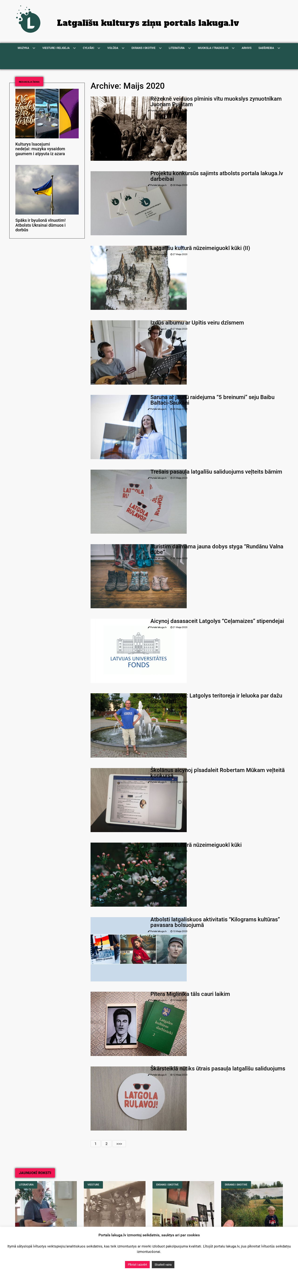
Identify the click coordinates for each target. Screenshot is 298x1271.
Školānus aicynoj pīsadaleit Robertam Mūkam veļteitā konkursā (217, 773)
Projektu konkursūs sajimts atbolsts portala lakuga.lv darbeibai (216, 176)
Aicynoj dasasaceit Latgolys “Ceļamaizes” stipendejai (217, 621)
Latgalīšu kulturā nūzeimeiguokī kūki (196, 845)
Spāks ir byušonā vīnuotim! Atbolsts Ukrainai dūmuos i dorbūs (40, 225)
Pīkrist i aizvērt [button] (137, 1264)
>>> (119, 1143)
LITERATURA (26, 1184)
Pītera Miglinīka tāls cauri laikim (190, 994)
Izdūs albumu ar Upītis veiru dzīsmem (197, 322)
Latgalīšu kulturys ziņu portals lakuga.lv (148, 23)
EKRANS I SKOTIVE (167, 1184)
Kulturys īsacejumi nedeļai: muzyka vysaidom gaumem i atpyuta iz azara (40, 149)
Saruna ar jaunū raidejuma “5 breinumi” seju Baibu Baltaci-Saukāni (212, 400)
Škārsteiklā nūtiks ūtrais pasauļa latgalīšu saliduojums (217, 1068)
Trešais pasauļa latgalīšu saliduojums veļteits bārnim (216, 471)
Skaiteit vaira (163, 1264)
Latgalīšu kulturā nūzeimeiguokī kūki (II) (200, 248)
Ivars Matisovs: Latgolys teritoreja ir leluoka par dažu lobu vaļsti (216, 698)
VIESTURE (93, 1184)
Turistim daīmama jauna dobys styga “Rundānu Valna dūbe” (216, 549)
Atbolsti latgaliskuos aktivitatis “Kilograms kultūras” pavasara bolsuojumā (215, 922)
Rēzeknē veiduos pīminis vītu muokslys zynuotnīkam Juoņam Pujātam (216, 102)
